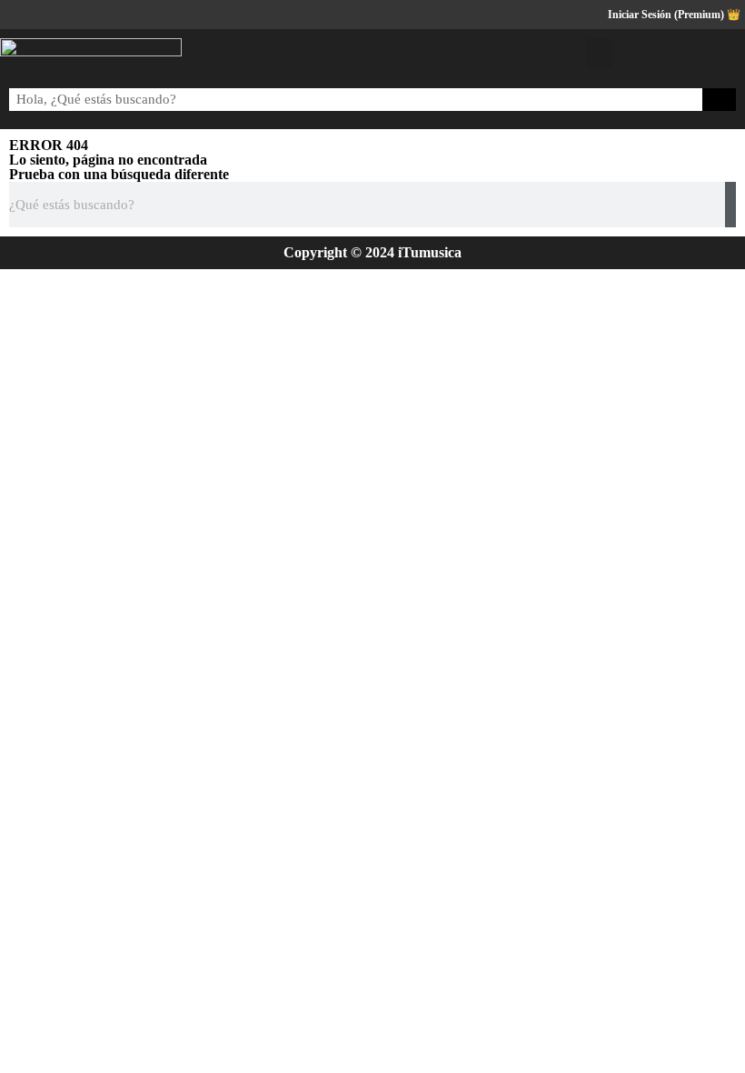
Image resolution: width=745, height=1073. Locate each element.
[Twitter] (676, 54)
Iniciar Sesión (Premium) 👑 (674, 14)
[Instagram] (712, 54)
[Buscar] (719, 99)
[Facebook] (641, 54)
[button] (598, 53)
